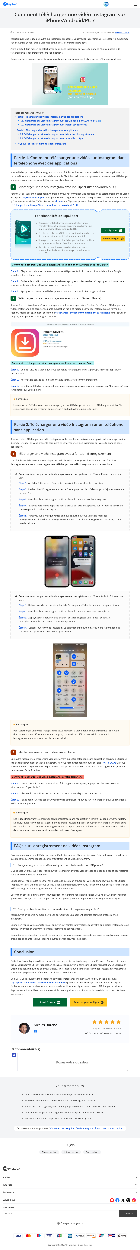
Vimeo (58, 201)
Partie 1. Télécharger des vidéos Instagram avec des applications (50, 116)
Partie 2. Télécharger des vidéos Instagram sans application (47, 130)
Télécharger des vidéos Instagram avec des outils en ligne (54, 138)
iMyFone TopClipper (33, 197)
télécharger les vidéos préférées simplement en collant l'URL (44, 205)
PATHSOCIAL (109, 762)
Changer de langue (70, 1223)
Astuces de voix (71, 1152)
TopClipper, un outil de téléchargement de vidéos (38, 982)
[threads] (128, 1200)
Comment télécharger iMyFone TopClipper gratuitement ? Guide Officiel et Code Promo (70, 1106)
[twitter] (123, 1200)
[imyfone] (10, 4)
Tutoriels (7, 1184)
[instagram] (134, 1200)
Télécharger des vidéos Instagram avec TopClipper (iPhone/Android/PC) (61, 120)
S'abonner (128, 1213)
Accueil (16, 32)
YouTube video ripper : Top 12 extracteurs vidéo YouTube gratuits (59, 1118)
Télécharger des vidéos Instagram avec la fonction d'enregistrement (59, 134)
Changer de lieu (49, 1152)
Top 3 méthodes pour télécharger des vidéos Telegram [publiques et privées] (64, 1112)
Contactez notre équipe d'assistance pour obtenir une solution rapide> (86, 1128)
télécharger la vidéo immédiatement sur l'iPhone (82, 312)
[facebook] (117, 1200)
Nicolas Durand (122, 32)
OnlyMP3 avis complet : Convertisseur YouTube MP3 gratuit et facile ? (60, 1100)
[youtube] (112, 1200)
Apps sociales (27, 32)
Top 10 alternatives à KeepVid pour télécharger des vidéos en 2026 (59, 1094)
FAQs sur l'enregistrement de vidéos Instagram (41, 143)
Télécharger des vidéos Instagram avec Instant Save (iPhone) (55, 124)
